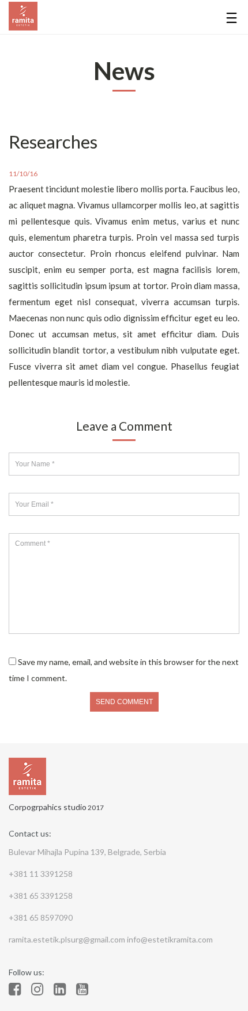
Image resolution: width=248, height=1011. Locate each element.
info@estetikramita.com (170, 939)
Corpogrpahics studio (48, 807)
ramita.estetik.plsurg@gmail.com (68, 939)
